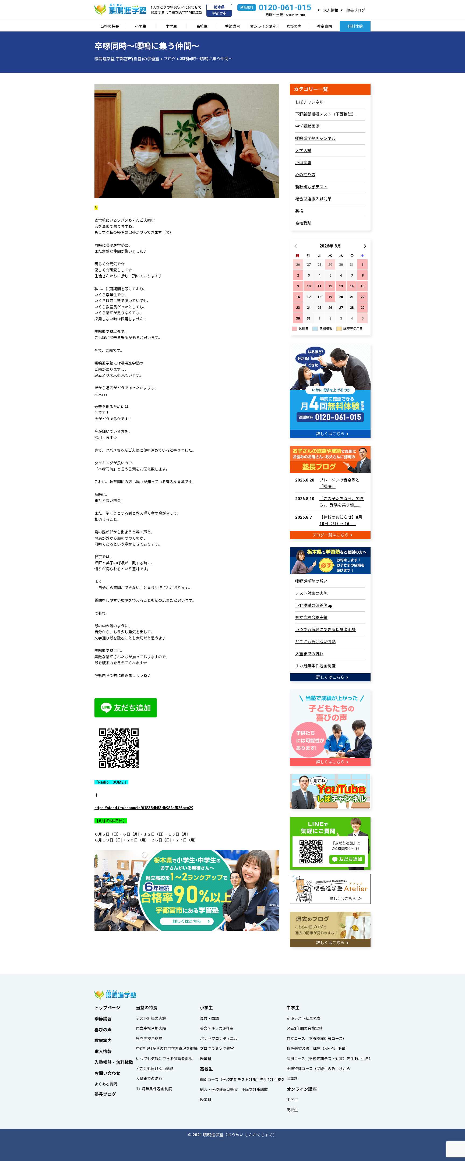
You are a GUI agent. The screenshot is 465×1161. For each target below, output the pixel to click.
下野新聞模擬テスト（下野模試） (325, 114)
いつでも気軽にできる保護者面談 (325, 629)
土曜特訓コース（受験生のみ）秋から (318, 1069)
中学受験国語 (307, 126)
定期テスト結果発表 (303, 1018)
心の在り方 (305, 174)
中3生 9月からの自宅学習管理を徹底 (167, 1048)
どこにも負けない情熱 (315, 641)
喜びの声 (293, 26)
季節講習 (232, 26)
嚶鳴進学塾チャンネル (315, 138)
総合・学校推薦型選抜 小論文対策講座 (234, 1090)
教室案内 (324, 26)
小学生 (140, 26)
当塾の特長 (109, 26)
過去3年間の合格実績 (305, 1028)
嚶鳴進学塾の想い (311, 581)
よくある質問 (105, 1084)
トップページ (107, 1007)
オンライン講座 (263, 26)
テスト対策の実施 (311, 593)
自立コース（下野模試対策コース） (316, 1038)
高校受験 (303, 223)
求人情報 (330, 10)
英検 (299, 211)
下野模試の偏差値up (313, 605)
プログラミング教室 (217, 1048)
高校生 (201, 26)
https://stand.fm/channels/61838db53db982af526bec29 (143, 808)
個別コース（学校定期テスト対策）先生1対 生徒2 (242, 1080)
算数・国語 (209, 1018)
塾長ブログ (355, 10)
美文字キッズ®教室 (216, 1028)
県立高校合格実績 (311, 617)
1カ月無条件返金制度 (154, 1089)
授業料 (205, 1059)
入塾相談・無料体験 (113, 1062)
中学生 (171, 26)
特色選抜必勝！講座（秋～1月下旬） (318, 1048)
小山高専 (303, 162)
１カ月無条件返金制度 (315, 666)
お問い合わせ (107, 1073)
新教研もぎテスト (311, 187)
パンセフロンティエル (219, 1038)
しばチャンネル (309, 102)
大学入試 (303, 150)
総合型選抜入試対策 (313, 199)
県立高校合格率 (149, 1038)
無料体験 (355, 26)
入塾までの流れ (309, 654)
